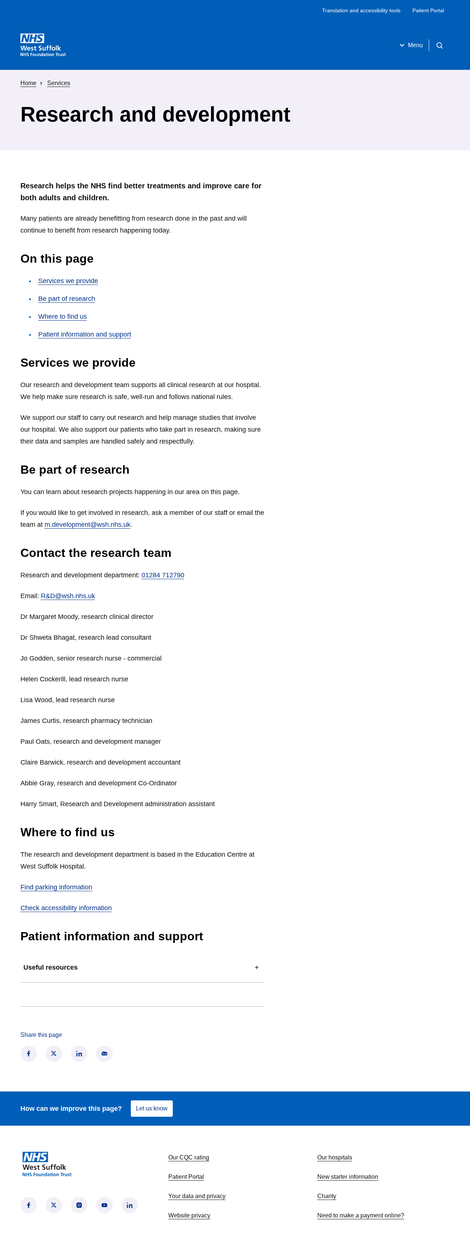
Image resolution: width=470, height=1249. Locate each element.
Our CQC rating (188, 1157)
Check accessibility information (66, 908)
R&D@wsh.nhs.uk (68, 596)
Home (28, 83)
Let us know (152, 1108)
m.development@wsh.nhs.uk (87, 524)
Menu (415, 45)
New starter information (347, 1177)
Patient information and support (84, 334)
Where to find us (62, 316)
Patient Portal (428, 10)
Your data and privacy (197, 1196)
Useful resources (50, 967)
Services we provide (68, 281)
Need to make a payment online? (360, 1215)
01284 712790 (163, 575)
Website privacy (189, 1215)
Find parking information (56, 887)
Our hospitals (334, 1157)
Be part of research (66, 298)
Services (58, 83)
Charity (326, 1196)
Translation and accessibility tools (361, 10)
